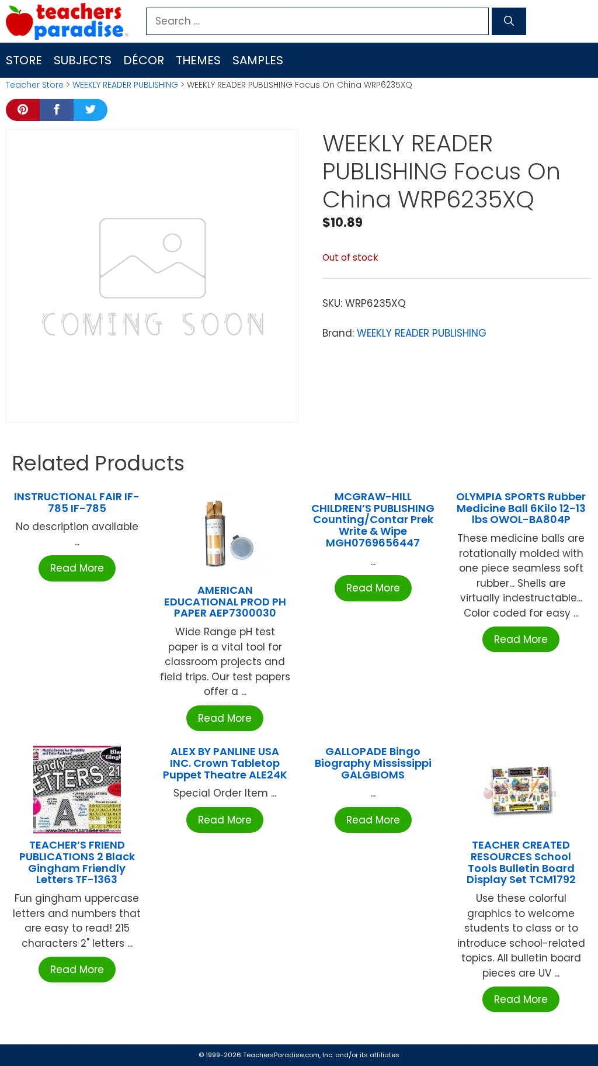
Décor (143, 60)
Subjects (83, 60)
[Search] (509, 22)
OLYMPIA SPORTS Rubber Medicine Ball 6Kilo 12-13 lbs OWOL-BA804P (521, 508)
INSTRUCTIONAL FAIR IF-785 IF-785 (77, 502)
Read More (77, 568)
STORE (24, 60)
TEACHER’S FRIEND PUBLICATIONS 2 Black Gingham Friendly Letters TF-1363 (77, 862)
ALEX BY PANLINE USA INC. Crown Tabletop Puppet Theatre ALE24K (225, 763)
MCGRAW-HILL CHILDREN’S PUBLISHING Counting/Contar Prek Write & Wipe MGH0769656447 (372, 519)
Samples (257, 60)
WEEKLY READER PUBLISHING (125, 85)
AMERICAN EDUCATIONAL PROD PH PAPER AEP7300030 (225, 602)
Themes (198, 60)
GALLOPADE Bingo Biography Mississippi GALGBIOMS (373, 763)
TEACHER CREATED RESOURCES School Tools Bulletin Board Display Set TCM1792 (521, 862)
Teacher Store (35, 85)
